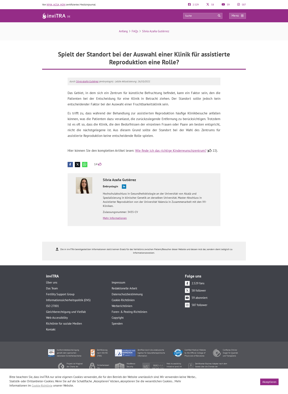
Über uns (51, 282)
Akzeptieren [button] (269, 382)
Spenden (117, 323)
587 (243, 4)
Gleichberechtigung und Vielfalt (66, 311)
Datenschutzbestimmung (127, 294)
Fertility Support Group (60, 294)
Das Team (52, 288)
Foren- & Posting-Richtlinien (129, 311)
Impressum (118, 282)
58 (212, 4)
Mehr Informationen (115, 218)
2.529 (195, 4)
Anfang (123, 31)
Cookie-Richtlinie (42, 385)
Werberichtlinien (122, 305)
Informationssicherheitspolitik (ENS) (68, 300)
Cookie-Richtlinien (123, 300)
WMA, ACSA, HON (56, 4)
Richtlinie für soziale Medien (64, 323)
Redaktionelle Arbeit (124, 288)
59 (228, 4)
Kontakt (50, 329)
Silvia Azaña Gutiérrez (155, 31)
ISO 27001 (52, 305)
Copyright (118, 317)
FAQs (135, 31)
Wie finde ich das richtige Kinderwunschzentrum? (170, 150)
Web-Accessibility (57, 317)
